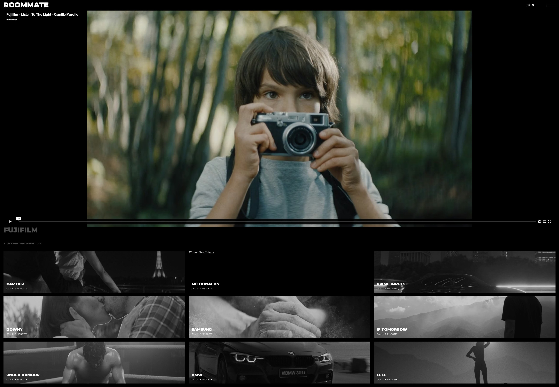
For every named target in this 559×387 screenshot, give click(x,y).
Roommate (26, 5)
